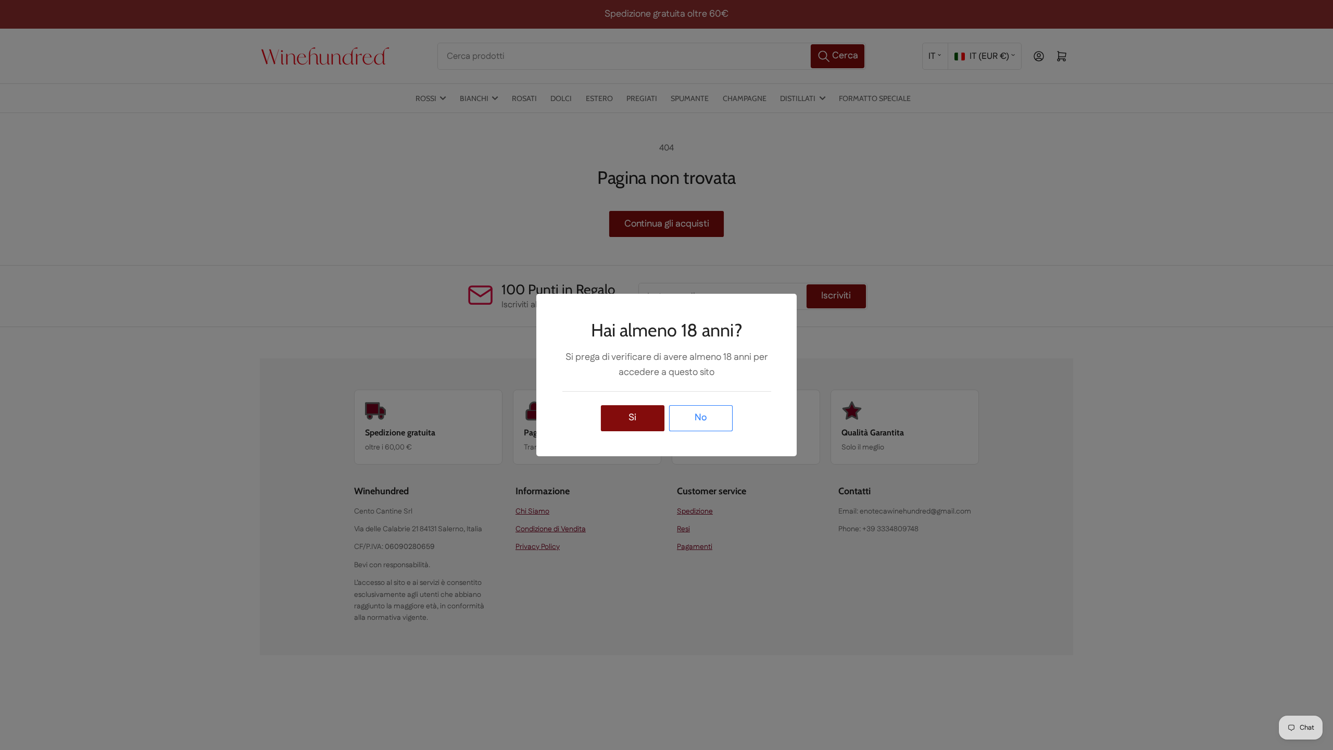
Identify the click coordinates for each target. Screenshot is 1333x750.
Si (632, 417)
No (701, 417)
